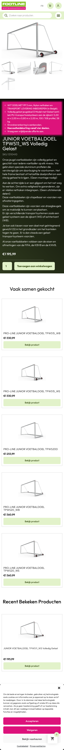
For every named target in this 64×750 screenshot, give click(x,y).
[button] (59, 688)
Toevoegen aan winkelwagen (34, 266)
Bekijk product (32, 344)
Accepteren (32, 721)
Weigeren (32, 730)
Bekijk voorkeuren (32, 739)
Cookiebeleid (22, 746)
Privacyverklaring (37, 746)
